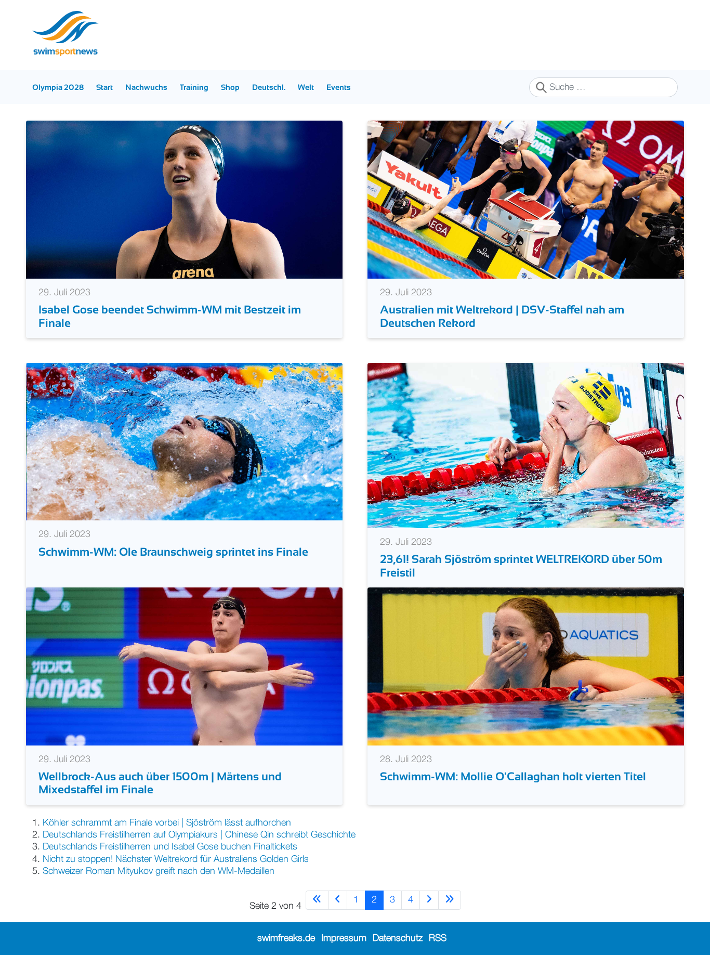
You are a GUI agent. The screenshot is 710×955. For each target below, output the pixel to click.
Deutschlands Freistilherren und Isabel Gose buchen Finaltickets (170, 847)
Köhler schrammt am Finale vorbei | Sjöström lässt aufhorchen (167, 823)
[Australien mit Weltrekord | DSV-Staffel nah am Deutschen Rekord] (525, 199)
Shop (230, 87)
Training (194, 87)
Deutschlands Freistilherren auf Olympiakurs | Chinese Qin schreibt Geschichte (199, 835)
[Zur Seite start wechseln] (317, 900)
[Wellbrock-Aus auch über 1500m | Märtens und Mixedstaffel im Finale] (184, 666)
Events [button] (338, 87)
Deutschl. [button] (268, 87)
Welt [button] (306, 87)
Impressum (343, 938)
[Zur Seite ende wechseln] (449, 900)
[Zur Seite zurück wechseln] (337, 900)
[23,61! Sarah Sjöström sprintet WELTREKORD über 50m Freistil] (525, 445)
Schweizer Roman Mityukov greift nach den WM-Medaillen (158, 871)
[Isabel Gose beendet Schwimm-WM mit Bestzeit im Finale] (184, 199)
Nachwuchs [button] (146, 87)
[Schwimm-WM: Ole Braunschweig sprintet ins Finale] (184, 441)
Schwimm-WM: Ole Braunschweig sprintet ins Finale (173, 551)
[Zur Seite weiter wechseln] (429, 900)
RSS (437, 938)
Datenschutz (398, 938)
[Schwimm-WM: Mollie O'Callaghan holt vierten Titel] (525, 666)
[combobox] (603, 87)
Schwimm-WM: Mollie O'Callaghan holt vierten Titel (513, 776)
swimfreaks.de (286, 938)
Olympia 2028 (58, 87)
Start (104, 87)
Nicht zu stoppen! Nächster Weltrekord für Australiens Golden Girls (176, 859)
